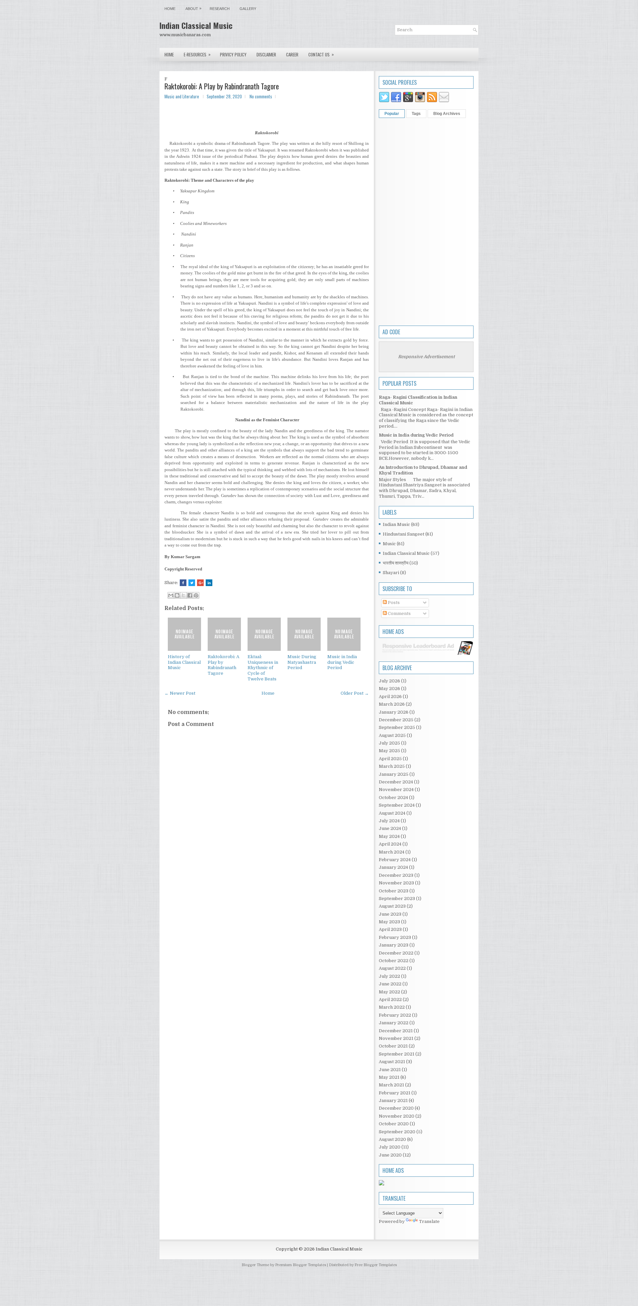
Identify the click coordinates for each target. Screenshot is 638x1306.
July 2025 (389, 743)
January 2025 (393, 774)
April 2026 (390, 696)
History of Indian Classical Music (184, 662)
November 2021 (396, 1038)
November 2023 (396, 882)
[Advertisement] (426, 221)
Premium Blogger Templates (300, 1265)
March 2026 (392, 704)
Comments (399, 613)
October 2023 (393, 890)
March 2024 (391, 852)
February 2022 (395, 1015)
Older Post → (355, 693)
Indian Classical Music (196, 25)
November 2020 (396, 1116)
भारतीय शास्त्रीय (395, 562)
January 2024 (393, 867)
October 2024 (393, 797)
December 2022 (396, 953)
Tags (416, 113)
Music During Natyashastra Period (301, 662)
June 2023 (390, 914)
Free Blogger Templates (376, 1265)
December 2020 (396, 1108)
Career (292, 54)
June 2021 (390, 1069)
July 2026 (389, 680)
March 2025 (392, 766)
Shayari (391, 572)
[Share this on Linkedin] (209, 582)
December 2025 (396, 719)
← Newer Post (179, 693)
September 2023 (397, 898)
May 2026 (389, 688)
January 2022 (393, 1022)
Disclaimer (266, 54)
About (193, 8)
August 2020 (392, 1139)
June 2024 (390, 828)
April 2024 (390, 844)
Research (220, 9)
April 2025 (390, 758)
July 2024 (389, 820)
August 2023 (392, 906)
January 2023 (393, 945)
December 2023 (396, 875)
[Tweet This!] (191, 582)
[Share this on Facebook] (183, 582)
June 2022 (390, 983)
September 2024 (397, 805)
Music (389, 543)
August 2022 (392, 968)
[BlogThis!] (177, 595)
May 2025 (389, 750)
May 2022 (389, 991)
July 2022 (389, 976)
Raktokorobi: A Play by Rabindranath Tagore (221, 86)
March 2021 (391, 1084)
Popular (391, 113)
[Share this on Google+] (200, 582)
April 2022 (390, 999)
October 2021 (393, 1046)
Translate (429, 1221)
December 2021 (396, 1030)
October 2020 (394, 1123)
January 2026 (393, 712)
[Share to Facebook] (189, 595)
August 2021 (392, 1061)
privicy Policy (233, 54)
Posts (393, 602)
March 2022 (392, 1007)
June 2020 (390, 1155)
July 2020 (389, 1147)
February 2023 (395, 937)
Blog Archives (446, 113)
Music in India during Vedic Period (342, 662)
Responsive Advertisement (426, 356)
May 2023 (389, 921)
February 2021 (394, 1092)
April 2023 (390, 929)
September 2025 (397, 727)
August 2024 (392, 813)
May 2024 (389, 836)
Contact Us (321, 54)
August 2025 (392, 735)
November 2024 (396, 789)
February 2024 (395, 859)
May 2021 (389, 1077)
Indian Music (396, 524)
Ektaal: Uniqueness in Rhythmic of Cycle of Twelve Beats (263, 668)
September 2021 (396, 1054)
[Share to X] (183, 595)
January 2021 (393, 1100)
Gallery (248, 9)
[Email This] (170, 595)
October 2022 (393, 960)
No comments (261, 96)
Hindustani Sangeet (403, 534)
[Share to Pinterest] (196, 595)
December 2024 (396, 781)
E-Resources (197, 54)
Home (169, 9)
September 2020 (397, 1131)
